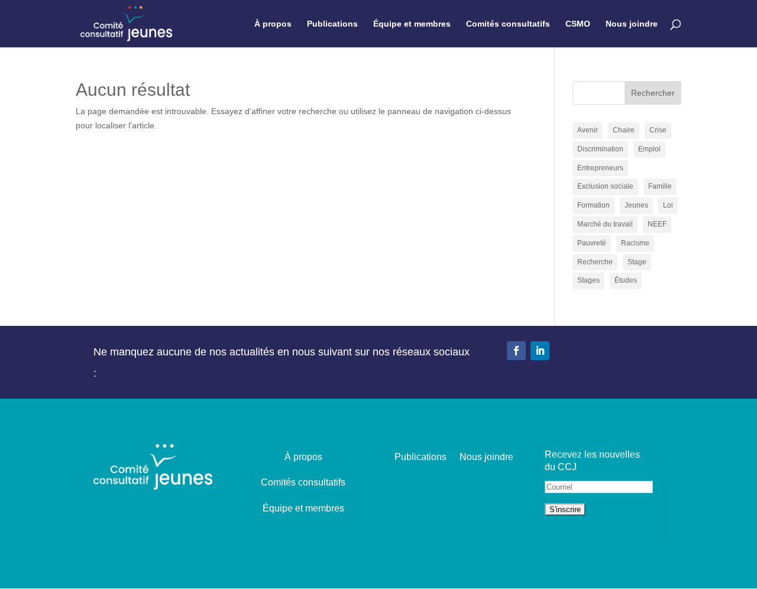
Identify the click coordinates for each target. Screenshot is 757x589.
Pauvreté (591, 243)
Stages (588, 280)
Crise (658, 130)
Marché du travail (605, 224)
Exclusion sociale (605, 186)
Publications (332, 24)
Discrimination (600, 149)
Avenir (587, 130)
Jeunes (636, 205)
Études (625, 280)
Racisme (635, 243)
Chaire (624, 130)
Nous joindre (632, 24)
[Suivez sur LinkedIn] (539, 350)
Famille (660, 186)
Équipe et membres (412, 24)
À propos (273, 24)
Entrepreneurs (600, 168)
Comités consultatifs (508, 24)
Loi (668, 205)
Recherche (595, 262)
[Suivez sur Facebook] (516, 350)
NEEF (657, 224)
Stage (636, 262)
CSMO (577, 24)
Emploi (649, 149)
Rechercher (653, 93)
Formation (593, 205)
